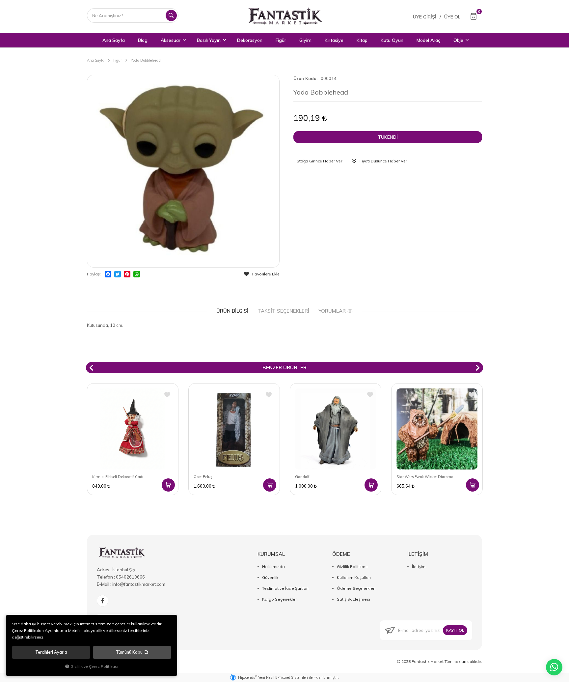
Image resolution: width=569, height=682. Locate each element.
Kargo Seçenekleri (280, 599)
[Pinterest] (127, 274)
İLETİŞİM (417, 554)
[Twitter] (118, 274)
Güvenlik (270, 577)
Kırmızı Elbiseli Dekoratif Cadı (117, 476)
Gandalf (302, 476)
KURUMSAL (271, 554)
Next (477, 367)
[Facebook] (108, 274)
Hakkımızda (273, 566)
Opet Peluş (203, 476)
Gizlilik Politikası (352, 566)
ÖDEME (341, 554)
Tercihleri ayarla (51, 652)
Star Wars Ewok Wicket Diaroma (424, 476)
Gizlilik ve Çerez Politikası (94, 666)
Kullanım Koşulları (354, 577)
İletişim (418, 566)
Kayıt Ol (455, 630)
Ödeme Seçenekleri (356, 588)
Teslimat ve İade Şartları (285, 588)
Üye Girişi (424, 17)
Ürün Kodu (304, 78)
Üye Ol (452, 17)
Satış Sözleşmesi (353, 599)
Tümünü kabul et (132, 652)
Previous (91, 367)
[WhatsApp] (137, 274)
